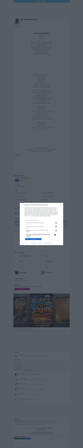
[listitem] (41, 220)
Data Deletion (33, 243)
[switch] (55, 223)
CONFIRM (33, 239)
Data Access (40, 243)
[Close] (61, 205)
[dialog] (41, 224)
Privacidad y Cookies (48, 243)
